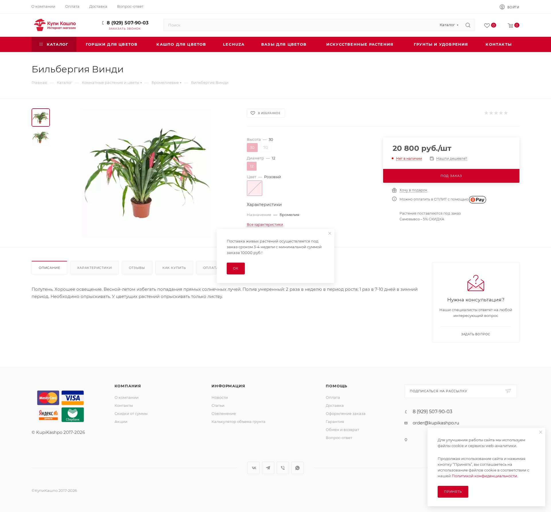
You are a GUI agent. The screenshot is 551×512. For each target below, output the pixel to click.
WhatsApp (297, 468)
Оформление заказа (346, 413)
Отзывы (137, 268)
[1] (486, 113)
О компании (127, 397)
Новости (220, 397)
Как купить (174, 268)
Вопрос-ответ (339, 437)
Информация (228, 386)
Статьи (218, 405)
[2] (490, 113)
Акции (121, 421)
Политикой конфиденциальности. (485, 475)
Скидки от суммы (131, 413)
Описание (49, 268)
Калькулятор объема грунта (238, 421)
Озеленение (224, 413)
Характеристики (94, 268)
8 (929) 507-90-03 (127, 23)
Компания (128, 386)
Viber (283, 468)
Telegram (268, 468)
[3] (495, 113)
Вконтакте (253, 468)
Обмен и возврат (342, 429)
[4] (500, 113)
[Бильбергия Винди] (146, 173)
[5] (505, 113)
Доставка (335, 405)
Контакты (124, 405)
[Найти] (468, 25)
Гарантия (335, 421)
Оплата (211, 268)
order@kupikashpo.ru (436, 423)
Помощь (336, 386)
